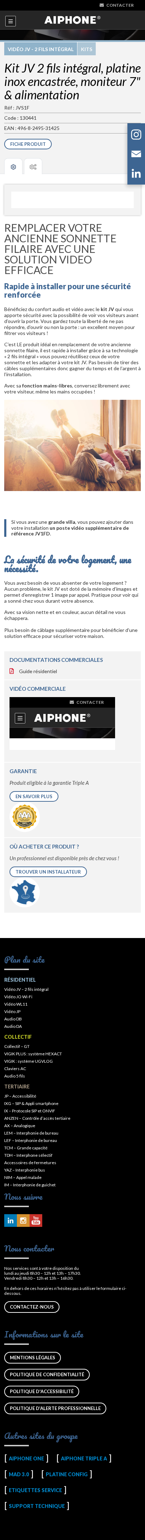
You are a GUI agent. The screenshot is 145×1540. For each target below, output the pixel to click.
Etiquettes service (35, 1490)
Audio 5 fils (14, 1076)
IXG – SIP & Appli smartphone (31, 1103)
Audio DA (13, 1026)
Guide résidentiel (38, 671)
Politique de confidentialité (47, 1374)
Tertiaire (17, 1086)
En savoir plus (33, 796)
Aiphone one (26, 1458)
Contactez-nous (32, 1307)
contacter (120, 5)
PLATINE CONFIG (67, 1474)
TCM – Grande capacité (26, 1147)
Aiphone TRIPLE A (84, 1458)
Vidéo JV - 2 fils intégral (41, 49)
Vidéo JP (12, 1011)
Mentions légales (32, 1357)
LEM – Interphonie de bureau (31, 1133)
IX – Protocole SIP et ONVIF (29, 1110)
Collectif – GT (17, 1046)
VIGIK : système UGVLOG (28, 1061)
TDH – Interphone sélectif (28, 1155)
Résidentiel (20, 980)
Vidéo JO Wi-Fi (18, 996)
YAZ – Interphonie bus (24, 1170)
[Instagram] (136, 136)
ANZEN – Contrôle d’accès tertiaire (37, 1118)
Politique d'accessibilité (42, 1391)
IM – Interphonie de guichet (30, 1184)
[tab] (13, 166)
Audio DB (13, 1019)
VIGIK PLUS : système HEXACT (33, 1053)
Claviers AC (15, 1068)
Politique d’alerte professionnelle (55, 1408)
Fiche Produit (28, 144)
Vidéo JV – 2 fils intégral (26, 989)
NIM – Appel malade (23, 1177)
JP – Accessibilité (20, 1096)
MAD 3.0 (19, 1474)
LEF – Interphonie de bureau (30, 1140)
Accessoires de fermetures (30, 1162)
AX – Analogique (19, 1125)
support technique (37, 1506)
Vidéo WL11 (15, 1004)
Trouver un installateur (48, 872)
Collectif (18, 1037)
